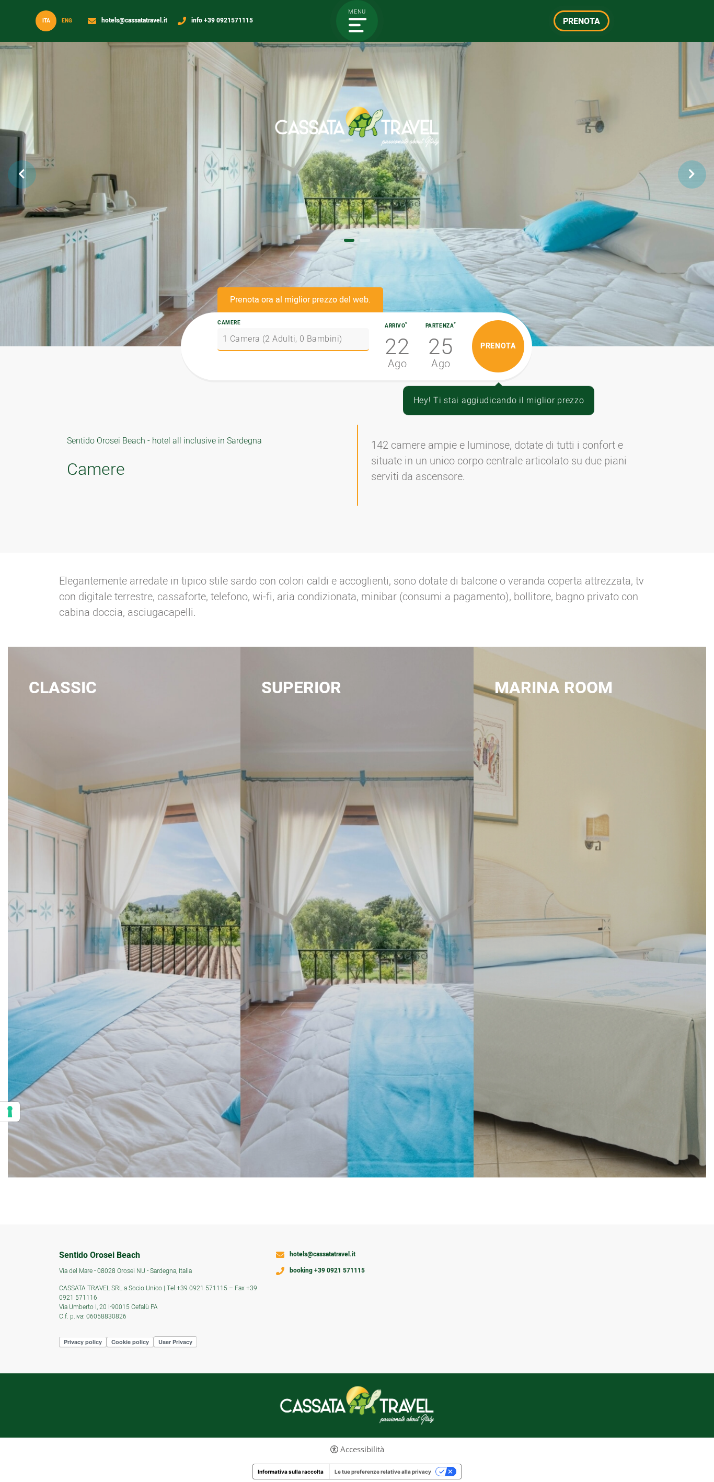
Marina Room (553, 688)
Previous (22, 174)
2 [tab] (365, 240)
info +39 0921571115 (222, 21)
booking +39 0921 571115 (327, 1271)
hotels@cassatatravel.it (134, 21)
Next (692, 174)
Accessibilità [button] (362, 1449)
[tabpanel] (357, 173)
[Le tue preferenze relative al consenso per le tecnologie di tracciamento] (10, 1112)
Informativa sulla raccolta (291, 1471)
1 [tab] (349, 240)
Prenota (183, 787)
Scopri (51, 787)
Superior (301, 688)
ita (46, 21)
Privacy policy (83, 1342)
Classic (63, 688)
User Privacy (175, 1342)
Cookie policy (130, 1342)
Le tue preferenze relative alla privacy (383, 1471)
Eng (67, 21)
